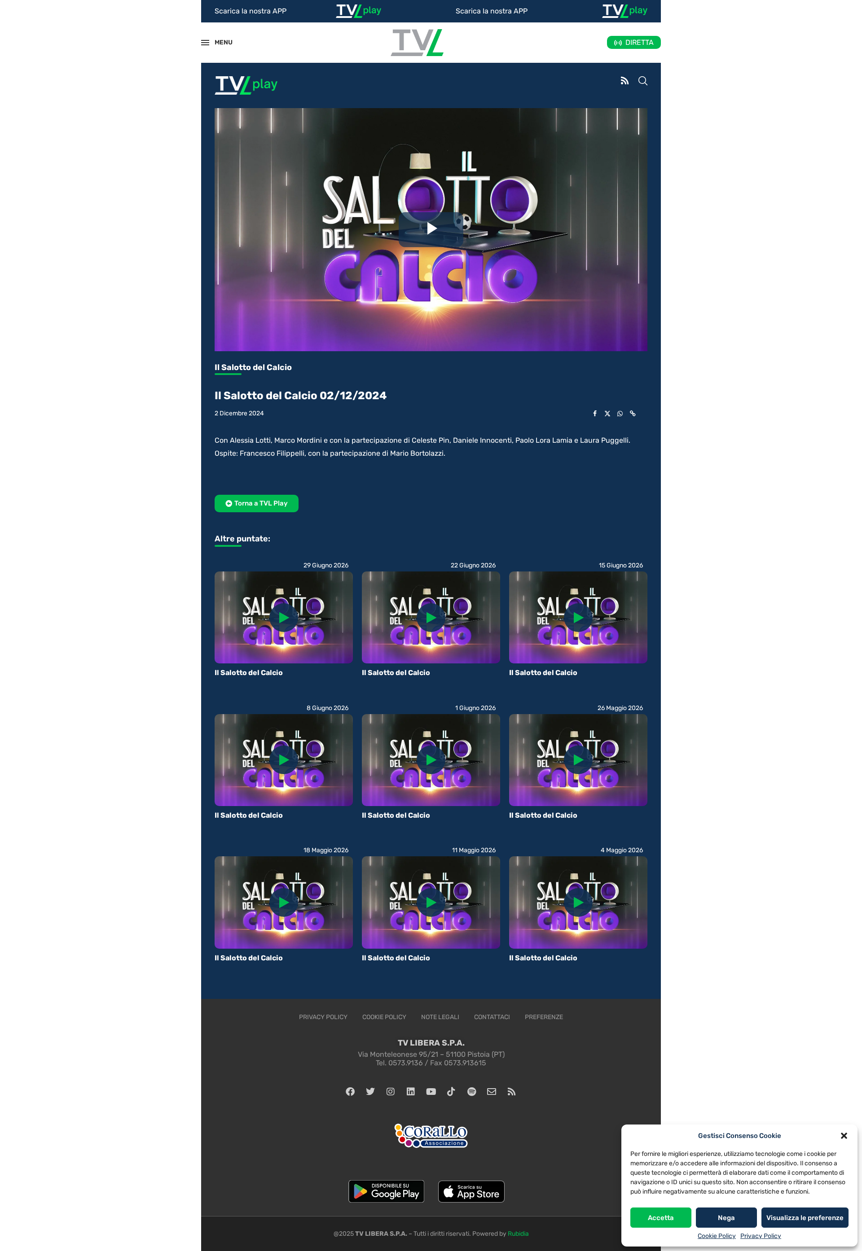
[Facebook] (350, 1092)
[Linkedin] (411, 1092)
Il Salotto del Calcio (249, 672)
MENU (219, 42)
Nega (726, 1218)
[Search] (642, 81)
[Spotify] (471, 1092)
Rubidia (518, 1234)
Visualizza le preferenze (805, 1218)
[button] (844, 1135)
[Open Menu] (205, 43)
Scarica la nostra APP (250, 11)
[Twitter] (370, 1092)
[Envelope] (492, 1092)
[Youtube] (431, 1092)
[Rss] (512, 1092)
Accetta (661, 1218)
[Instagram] (391, 1092)
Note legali (440, 1017)
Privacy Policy (760, 1236)
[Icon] (283, 617)
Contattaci (492, 1017)
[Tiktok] (451, 1092)
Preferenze (544, 1017)
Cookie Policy (717, 1236)
